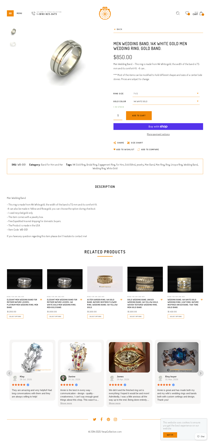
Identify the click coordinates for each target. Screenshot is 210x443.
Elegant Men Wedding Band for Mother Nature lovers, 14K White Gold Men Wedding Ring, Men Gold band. (62, 303)
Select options (15, 316)
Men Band (150, 164)
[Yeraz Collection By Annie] (104, 12)
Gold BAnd (130, 164)
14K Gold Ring (79, 164)
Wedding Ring (99, 168)
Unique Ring (177, 164)
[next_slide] (201, 373)
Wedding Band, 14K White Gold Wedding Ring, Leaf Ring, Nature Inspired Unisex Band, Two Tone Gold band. (183, 303)
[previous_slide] (9, 373)
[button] (66, 403)
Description (105, 187)
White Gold (112, 168)
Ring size (118, 93)
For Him (120, 164)
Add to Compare (37, 283)
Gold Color (119, 101)
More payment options (158, 134)
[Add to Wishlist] (41, 300)
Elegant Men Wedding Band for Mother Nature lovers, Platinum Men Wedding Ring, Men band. (22, 303)
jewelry (140, 164)
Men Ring (160, 164)
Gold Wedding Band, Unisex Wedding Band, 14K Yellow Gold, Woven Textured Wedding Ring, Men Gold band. (142, 303)
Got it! (170, 435)
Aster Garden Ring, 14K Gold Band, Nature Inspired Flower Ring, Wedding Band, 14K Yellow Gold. (102, 303)
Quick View (37, 272)
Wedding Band (191, 164)
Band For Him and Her (52, 164)
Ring (168, 164)
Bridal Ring (92, 164)
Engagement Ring (106, 164)
